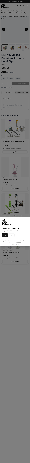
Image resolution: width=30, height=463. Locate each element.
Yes (5, 235)
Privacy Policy (18, 242)
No (11, 235)
